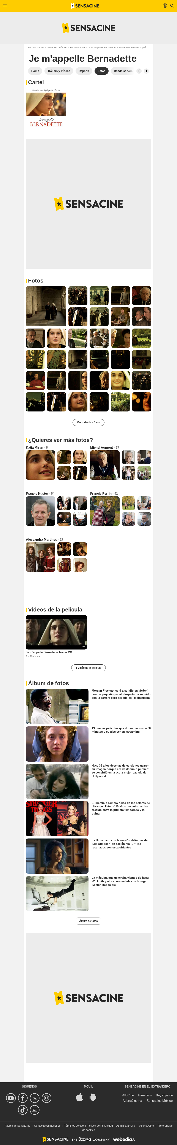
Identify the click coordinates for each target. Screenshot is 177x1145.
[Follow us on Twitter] (35, 1098)
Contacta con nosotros (47, 1125)
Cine (41, 47)
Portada (32, 47)
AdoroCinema (132, 1100)
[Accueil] (85, 6)
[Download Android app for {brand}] (95, 1097)
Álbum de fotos (88, 921)
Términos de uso (74, 1125)
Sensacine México (160, 1100)
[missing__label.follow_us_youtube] (11, 1098)
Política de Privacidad (100, 1125)
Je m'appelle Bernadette (102, 47)
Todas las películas (57, 47)
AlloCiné (128, 1095)
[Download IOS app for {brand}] (82, 1097)
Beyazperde (164, 1095)
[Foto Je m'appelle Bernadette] (46, 108)
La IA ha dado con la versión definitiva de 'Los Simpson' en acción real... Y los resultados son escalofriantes (119, 844)
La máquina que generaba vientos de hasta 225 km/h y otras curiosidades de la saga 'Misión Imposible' (120, 881)
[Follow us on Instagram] (47, 1098)
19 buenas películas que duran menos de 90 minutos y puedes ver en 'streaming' (121, 729)
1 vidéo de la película (88, 667)
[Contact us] (35, 1110)
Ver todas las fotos (88, 422)
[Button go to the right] (146, 71)
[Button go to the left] (139, 71)
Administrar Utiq (125, 1125)
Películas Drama (78, 47)
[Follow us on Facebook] (23, 1098)
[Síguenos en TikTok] (23, 1110)
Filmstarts (145, 1095)
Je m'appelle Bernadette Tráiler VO (49, 652)
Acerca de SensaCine (17, 1125)
